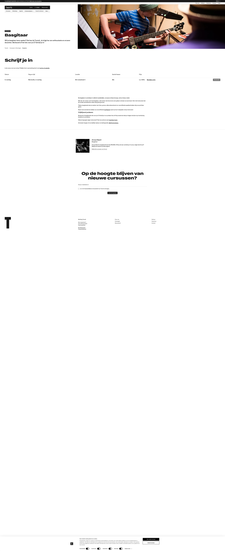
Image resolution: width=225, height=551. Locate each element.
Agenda (21, 11)
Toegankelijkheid (82, 229)
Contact (214, 3)
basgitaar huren (113, 120)
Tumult (6, 48)
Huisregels (117, 221)
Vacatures (208, 3)
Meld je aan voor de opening (35, 1)
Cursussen (8, 11)
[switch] (99, 549)
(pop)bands (107, 109)
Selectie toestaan (151, 542)
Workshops (14, 11)
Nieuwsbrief (118, 223)
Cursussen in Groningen (15, 48)
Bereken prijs (151, 79)
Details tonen (127, 548)
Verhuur (203, 3)
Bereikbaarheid (81, 227)
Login (219, 3)
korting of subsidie (44, 68)
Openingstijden (81, 225)
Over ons (197, 3)
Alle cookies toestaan (151, 539)
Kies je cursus (45, 7)
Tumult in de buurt (39, 11)
